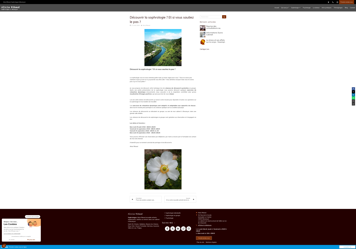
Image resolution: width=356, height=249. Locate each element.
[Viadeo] (183, 228)
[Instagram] (188, 228)
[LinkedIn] (178, 228)
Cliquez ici (347, 247)
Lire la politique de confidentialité (12, 233)
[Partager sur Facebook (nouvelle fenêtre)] (353, 88)
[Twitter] (172, 228)
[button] (4, 246)
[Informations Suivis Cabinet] (202, 34)
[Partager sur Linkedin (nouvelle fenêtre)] (353, 94)
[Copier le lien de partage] (353, 104)
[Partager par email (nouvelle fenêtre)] (353, 100)
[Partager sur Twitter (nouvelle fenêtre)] (353, 91)
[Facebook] (167, 228)
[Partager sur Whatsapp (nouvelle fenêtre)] (353, 97)
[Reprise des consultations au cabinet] (202, 28)
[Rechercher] (224, 16)
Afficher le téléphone (204, 225)
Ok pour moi (31, 239)
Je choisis (11, 239)
